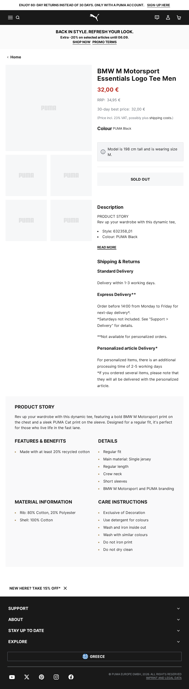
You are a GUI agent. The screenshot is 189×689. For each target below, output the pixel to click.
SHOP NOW (82, 42)
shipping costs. (160, 118)
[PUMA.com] (94, 17)
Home (15, 57)
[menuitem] (12, 677)
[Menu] (10, 17)
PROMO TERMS (104, 42)
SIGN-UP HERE (158, 5)
